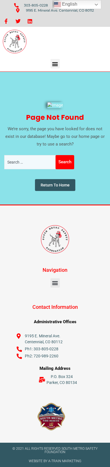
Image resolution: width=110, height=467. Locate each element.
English (69, 4)
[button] (55, 63)
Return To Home (55, 185)
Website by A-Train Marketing (55, 461)
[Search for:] (30, 162)
